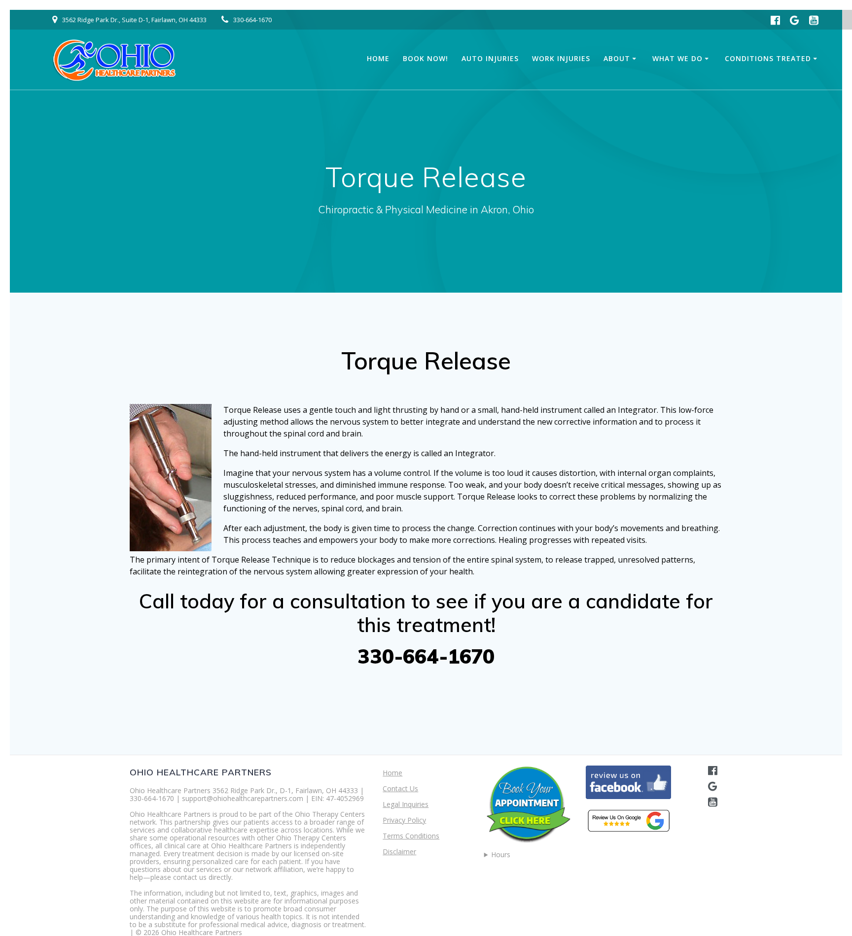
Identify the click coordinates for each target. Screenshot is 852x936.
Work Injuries (561, 58)
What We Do (677, 58)
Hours (500, 855)
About (617, 58)
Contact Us (400, 788)
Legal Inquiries (405, 804)
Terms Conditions (411, 835)
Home (378, 58)
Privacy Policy (404, 820)
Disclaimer (399, 851)
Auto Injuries (490, 58)
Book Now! (425, 58)
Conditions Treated (768, 58)
